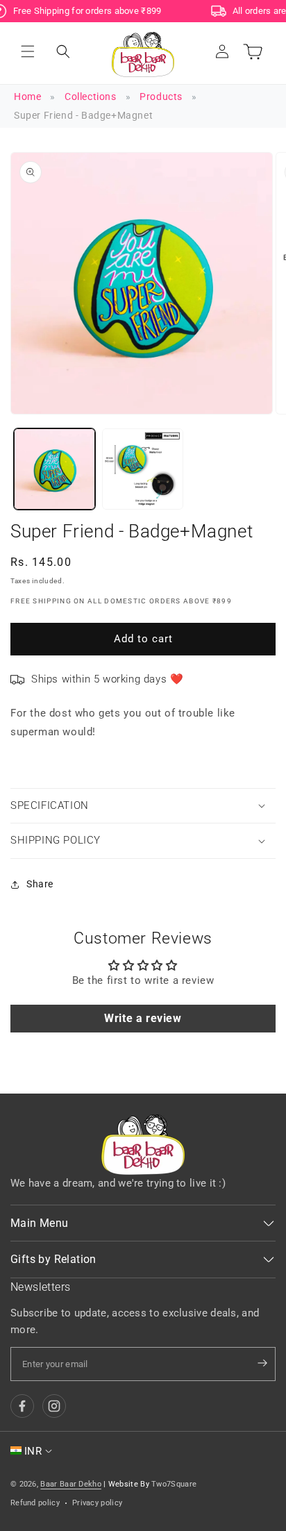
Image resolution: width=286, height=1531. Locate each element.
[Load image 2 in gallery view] (142, 469)
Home (27, 96)
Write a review (142, 1018)
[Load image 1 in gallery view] (54, 469)
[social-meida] (22, 1406)
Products (161, 96)
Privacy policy (97, 1502)
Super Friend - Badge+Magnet (83, 115)
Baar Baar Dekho (70, 1484)
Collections (91, 96)
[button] (27, 51)
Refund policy (35, 1502)
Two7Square (173, 1484)
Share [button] (39, 883)
